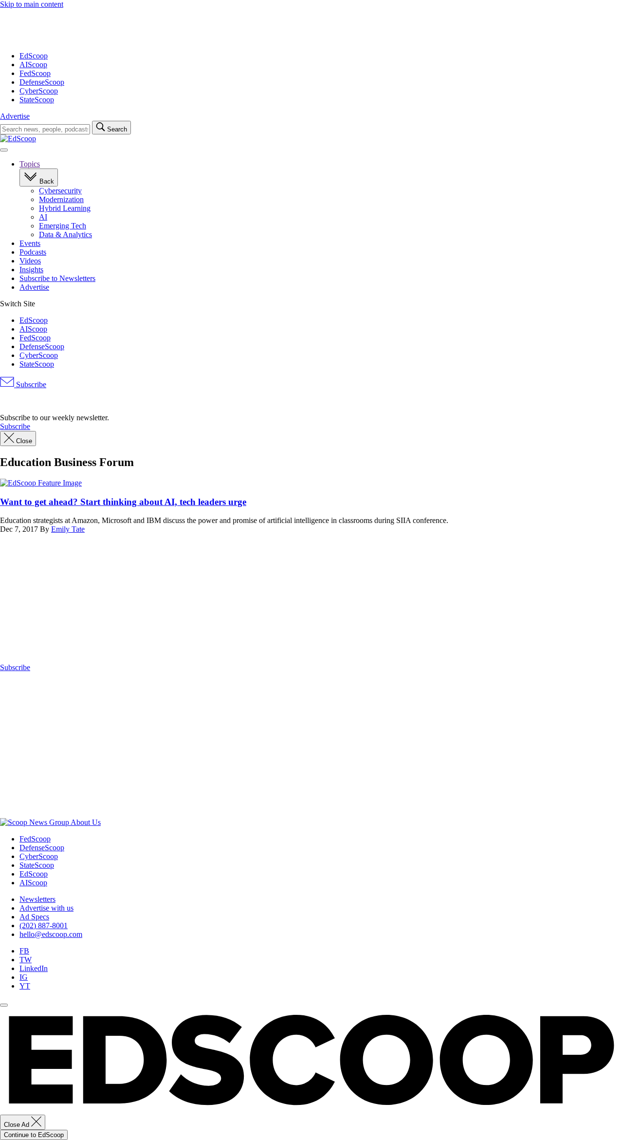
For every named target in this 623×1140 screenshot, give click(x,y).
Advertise (15, 116)
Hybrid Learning (65, 208)
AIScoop (33, 64)
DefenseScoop (41, 82)
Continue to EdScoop (34, 1135)
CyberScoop (38, 91)
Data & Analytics (65, 234)
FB (24, 951)
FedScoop (35, 73)
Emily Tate (68, 529)
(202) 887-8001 (43, 925)
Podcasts (32, 252)
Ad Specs (34, 917)
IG (23, 977)
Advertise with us (46, 908)
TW (25, 959)
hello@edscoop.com (50, 934)
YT (24, 986)
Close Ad (17, 1124)
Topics (29, 164)
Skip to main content (31, 4)
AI (43, 217)
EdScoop (33, 56)
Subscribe (30, 384)
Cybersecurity (60, 191)
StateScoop (36, 99)
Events (29, 243)
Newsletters (37, 899)
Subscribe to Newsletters (57, 278)
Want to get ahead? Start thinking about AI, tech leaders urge (123, 502)
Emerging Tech (62, 226)
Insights (31, 269)
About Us (86, 822)
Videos (30, 261)
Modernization (61, 199)
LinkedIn (33, 968)
